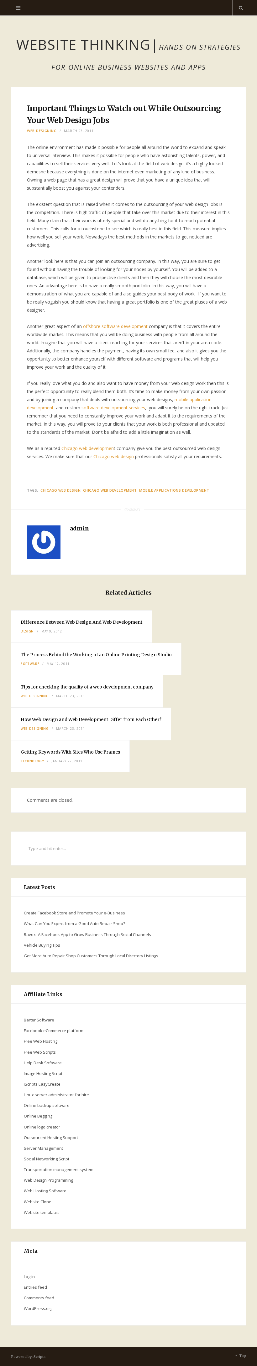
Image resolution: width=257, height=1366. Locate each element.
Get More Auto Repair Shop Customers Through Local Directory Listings (91, 956)
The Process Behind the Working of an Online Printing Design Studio (96, 654)
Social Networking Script (46, 1159)
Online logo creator (42, 1127)
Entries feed (35, 1287)
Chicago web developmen (87, 448)
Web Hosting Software (45, 1191)
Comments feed (39, 1298)
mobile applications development (174, 490)
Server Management (43, 1148)
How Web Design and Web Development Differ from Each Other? (91, 719)
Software (30, 664)
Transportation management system (58, 1169)
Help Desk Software (43, 1063)
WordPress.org (38, 1308)
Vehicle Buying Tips (42, 945)
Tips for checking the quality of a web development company (87, 687)
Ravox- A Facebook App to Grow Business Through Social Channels (87, 934)
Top (242, 1355)
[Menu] (18, 8)
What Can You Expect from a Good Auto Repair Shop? (74, 923)
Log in (29, 1276)
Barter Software (39, 1020)
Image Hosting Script (43, 1073)
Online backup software (47, 1105)
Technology (32, 761)
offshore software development (115, 326)
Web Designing (41, 130)
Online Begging (38, 1116)
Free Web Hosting (40, 1041)
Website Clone (37, 1202)
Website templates (42, 1212)
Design (27, 631)
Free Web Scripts (40, 1052)
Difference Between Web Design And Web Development (81, 622)
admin (79, 528)
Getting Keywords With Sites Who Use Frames (70, 752)
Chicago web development (110, 490)
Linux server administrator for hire (56, 1094)
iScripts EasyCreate (42, 1084)
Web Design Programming (48, 1180)
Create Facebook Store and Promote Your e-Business (74, 913)
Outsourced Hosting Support (51, 1137)
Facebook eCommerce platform (53, 1030)
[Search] (239, 8)
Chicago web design (113, 456)
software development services (113, 408)
